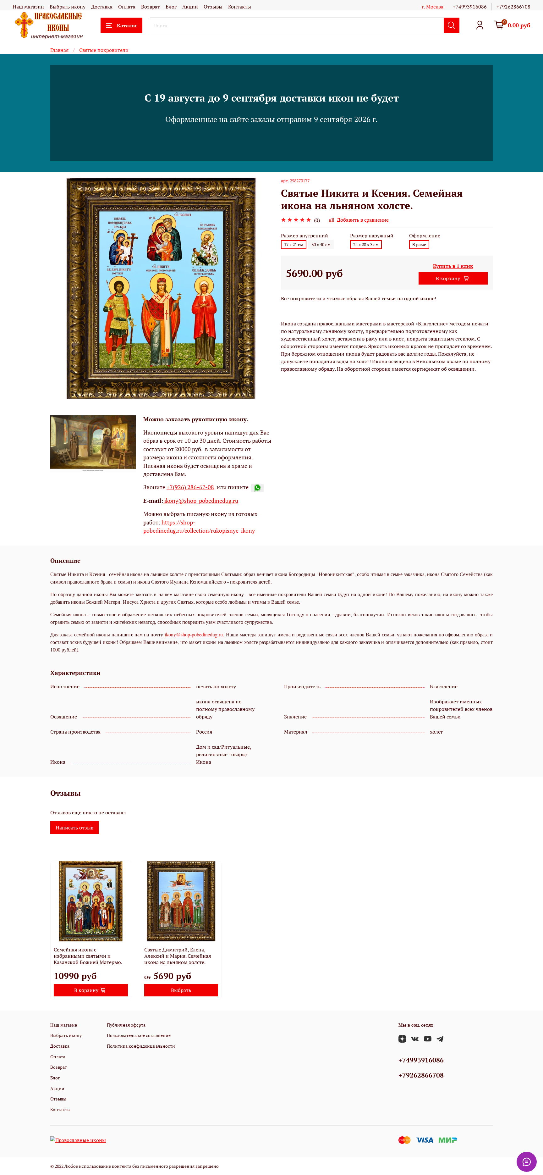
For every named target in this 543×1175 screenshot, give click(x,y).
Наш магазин (28, 6)
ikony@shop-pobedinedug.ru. (194, 634)
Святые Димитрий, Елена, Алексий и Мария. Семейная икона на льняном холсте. (177, 956)
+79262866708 (513, 6)
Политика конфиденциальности (141, 1046)
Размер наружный (371, 236)
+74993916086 (470, 6)
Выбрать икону (67, 6)
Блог (171, 6)
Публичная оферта (126, 1025)
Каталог (127, 25)
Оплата (126, 6)
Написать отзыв (74, 827)
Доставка (101, 6)
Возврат (150, 6)
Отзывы (213, 6)
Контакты (239, 6)
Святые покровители (104, 50)
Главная (59, 50)
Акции (190, 6)
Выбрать (181, 990)
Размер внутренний (304, 236)
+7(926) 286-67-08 (190, 487)
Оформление (424, 236)
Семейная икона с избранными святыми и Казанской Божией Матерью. (88, 956)
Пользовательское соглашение (139, 1035)
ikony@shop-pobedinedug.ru (200, 500)
